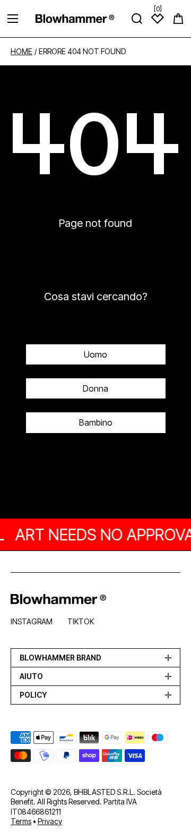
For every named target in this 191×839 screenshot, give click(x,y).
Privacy (50, 821)
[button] (178, 18)
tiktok (80, 621)
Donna (95, 388)
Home (21, 51)
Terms (21, 821)
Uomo (95, 354)
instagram (32, 621)
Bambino (95, 422)
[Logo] (75, 18)
